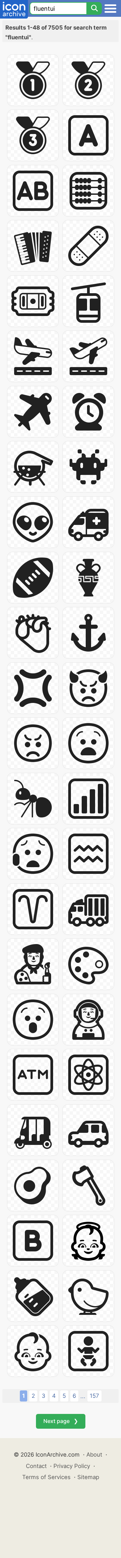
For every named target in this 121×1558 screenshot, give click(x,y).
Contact (36, 1466)
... (82, 1396)
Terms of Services (46, 1477)
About (94, 1454)
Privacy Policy (71, 1466)
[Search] (94, 8)
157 (94, 1395)
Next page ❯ (60, 1421)
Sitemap (88, 1477)
